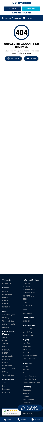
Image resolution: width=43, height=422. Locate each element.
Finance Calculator (30, 355)
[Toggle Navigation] (39, 18)
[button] (11, 411)
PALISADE (6, 327)
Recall (25, 373)
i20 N (4, 383)
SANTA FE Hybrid (8, 324)
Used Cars (27, 349)
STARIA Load (27, 313)
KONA (4, 340)
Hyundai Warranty (29, 376)
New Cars (26, 343)
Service (25, 366)
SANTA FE (6, 347)
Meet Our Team (28, 399)
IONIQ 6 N (26, 321)
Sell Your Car (12, 8)
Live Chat (30, 408)
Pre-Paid (26, 370)
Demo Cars (27, 346)
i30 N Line (26, 283)
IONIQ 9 (5, 304)
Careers (26, 396)
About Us (26, 393)
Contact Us (27, 390)
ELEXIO (5, 297)
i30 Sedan (26, 286)
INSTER (5, 291)
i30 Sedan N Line (29, 293)
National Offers (28, 329)
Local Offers (27, 332)
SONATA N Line (28, 296)
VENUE (5, 337)
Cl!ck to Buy (6, 283)
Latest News (27, 403)
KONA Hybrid (7, 318)
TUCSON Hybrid (8, 321)
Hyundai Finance (29, 359)
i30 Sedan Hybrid (8, 315)
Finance (26, 352)
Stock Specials (28, 335)
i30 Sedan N (6, 389)
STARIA (5, 372)
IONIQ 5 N (6, 307)
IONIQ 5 (5, 301)
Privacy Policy (28, 414)
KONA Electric (7, 294)
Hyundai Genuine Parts (31, 382)
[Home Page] (21, 3)
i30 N (4, 386)
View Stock (31, 8)
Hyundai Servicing (29, 379)
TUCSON (5, 344)
